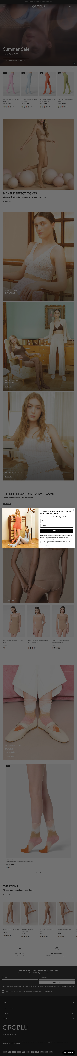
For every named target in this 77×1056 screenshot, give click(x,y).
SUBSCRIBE (57, 531)
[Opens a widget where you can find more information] (68, 1052)
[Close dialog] (73, 510)
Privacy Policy (50, 539)
